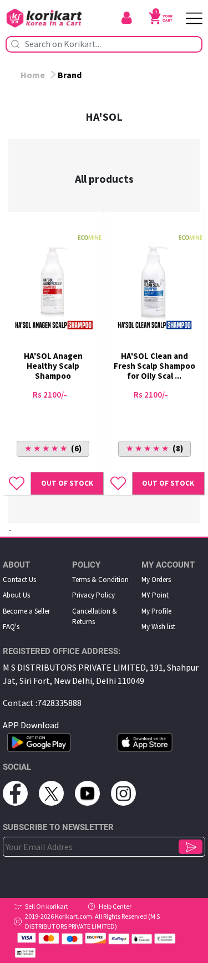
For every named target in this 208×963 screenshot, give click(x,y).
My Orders (156, 579)
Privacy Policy (93, 595)
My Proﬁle (156, 611)
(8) (154, 448)
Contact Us (19, 579)
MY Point (155, 595)
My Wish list (158, 626)
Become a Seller (26, 611)
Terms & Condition (100, 579)
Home (33, 74)
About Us (16, 595)
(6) (53, 448)
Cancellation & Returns (94, 616)
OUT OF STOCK (67, 483)
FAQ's (11, 626)
